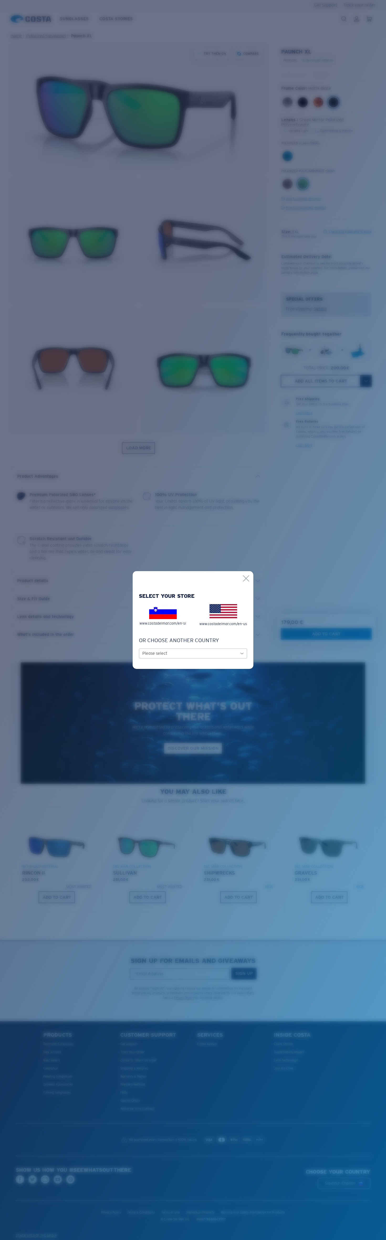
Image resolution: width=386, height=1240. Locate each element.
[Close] (246, 578)
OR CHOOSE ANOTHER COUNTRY (179, 640)
